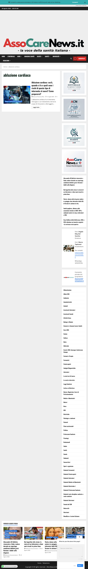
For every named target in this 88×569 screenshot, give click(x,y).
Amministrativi (68, 302)
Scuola (65, 454)
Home (3, 56)
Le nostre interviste (69, 380)
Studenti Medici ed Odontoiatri (72, 482)
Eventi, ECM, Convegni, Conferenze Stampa (73, 351)
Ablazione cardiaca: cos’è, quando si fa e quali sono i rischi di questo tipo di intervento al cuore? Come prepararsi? (16, 95)
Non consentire (66, 2)
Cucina (65, 334)
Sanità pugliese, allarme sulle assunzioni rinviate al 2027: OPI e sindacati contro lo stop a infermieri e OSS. (74, 211)
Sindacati (66, 458)
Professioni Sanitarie (69, 434)
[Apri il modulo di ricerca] (71, 58)
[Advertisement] (44, 23)
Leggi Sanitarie (68, 384)
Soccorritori (67, 462)
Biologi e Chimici (68, 322)
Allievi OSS (66, 294)
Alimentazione (67, 290)
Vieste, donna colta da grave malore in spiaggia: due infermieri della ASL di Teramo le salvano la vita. (74, 201)
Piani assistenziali (68, 426)
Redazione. (46, 563)
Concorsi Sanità (29, 56)
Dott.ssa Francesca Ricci (38, 96)
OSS (65, 410)
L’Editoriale (11, 56)
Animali (66, 306)
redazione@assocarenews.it (79, 255)
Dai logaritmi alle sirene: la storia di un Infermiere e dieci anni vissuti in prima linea (73, 192)
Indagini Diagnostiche (70, 368)
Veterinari (66, 512)
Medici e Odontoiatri (10, 101)
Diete (65, 342)
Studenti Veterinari (69, 500)
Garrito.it (82, 59)
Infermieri (66, 372)
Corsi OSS (66, 330)
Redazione (6, 61)
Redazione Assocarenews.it (11, 555)
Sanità (47, 56)
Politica (66, 430)
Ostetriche (66, 414)
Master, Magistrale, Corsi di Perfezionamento (71, 393)
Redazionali (67, 442)
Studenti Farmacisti (69, 470)
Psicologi (66, 438)
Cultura (66, 338)
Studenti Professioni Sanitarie (72, 490)
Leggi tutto (37, 107)
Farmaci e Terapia (68, 356)
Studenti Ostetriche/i (70, 486)
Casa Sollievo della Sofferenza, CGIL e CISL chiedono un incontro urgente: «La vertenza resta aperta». (74, 222)
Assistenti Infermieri (69, 310)
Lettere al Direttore (69, 388)
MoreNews (50, 567)
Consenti (75, 2)
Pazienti (19, 101)
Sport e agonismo (68, 466)
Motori (65, 402)
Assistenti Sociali (68, 314)
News (18, 56)
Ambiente (66, 298)
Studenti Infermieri (69, 478)
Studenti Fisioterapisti (70, 474)
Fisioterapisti (67, 364)
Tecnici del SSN (68, 504)
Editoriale (66, 346)
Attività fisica (67, 318)
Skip (75, 565)
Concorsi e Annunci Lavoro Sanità (73, 326)
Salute (39, 56)
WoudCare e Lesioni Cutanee (71, 516)
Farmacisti (66, 360)
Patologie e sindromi (69, 418)
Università (56, 56)
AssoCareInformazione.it (79, 280)
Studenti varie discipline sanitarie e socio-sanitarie (73, 495)
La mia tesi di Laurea (69, 376)
